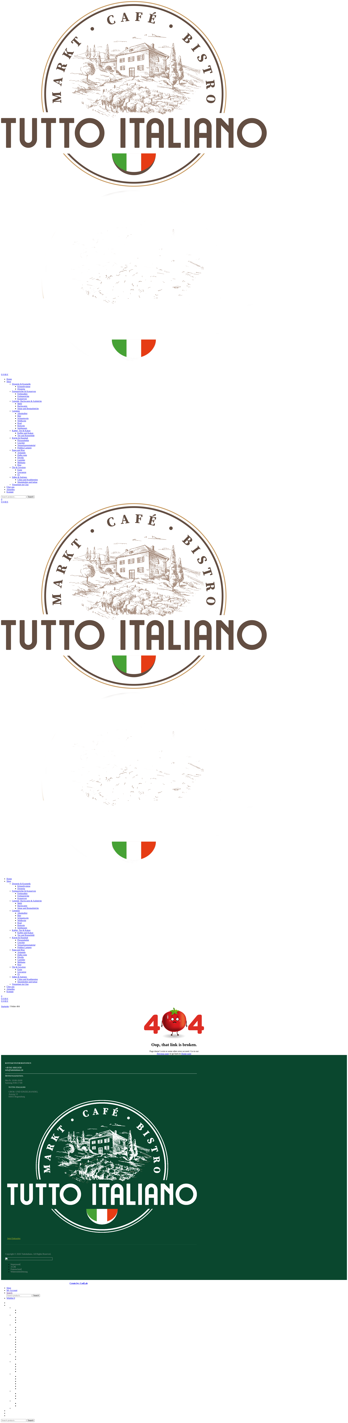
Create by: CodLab (79, 1283)
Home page (186, 1054)
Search (30, 497)
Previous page (163, 1054)
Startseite (5, 1006)
